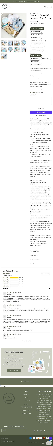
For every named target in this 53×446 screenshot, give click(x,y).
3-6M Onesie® (45, 58)
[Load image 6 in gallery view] (10, 49)
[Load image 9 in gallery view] (4, 56)
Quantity (32, 75)
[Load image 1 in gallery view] (4, 43)
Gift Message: (33, 94)
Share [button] (33, 263)
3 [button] (26, 341)
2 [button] (24, 341)
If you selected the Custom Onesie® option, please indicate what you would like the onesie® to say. (40, 84)
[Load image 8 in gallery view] (23, 49)
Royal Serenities (36, 441)
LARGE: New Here (35, 31)
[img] (10, 292)
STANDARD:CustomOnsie (37, 40)
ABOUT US (26, 394)
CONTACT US (26, 401)
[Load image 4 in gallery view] (23, 43)
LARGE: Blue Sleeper (36, 50)
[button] (10, 6)
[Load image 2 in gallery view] (10, 43)
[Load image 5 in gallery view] (4, 49)
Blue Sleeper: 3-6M (36, 64)
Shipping (32, 23)
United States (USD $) (7, 441)
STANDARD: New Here (37, 28)
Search (26, 404)
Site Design (45, 441)
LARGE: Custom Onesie (37, 47)
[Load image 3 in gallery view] (17, 43)
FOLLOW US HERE (14, 370)
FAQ (26, 397)
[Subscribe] (24, 430)
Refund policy (26, 410)
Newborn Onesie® (35, 55)
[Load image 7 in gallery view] (17, 49)
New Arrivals (26, 413)
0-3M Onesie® (35, 58)
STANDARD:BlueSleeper (37, 44)
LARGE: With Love (35, 37)
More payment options (41, 115)
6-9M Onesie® (35, 61)
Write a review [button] (45, 274)
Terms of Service (26, 407)
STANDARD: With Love (37, 34)
